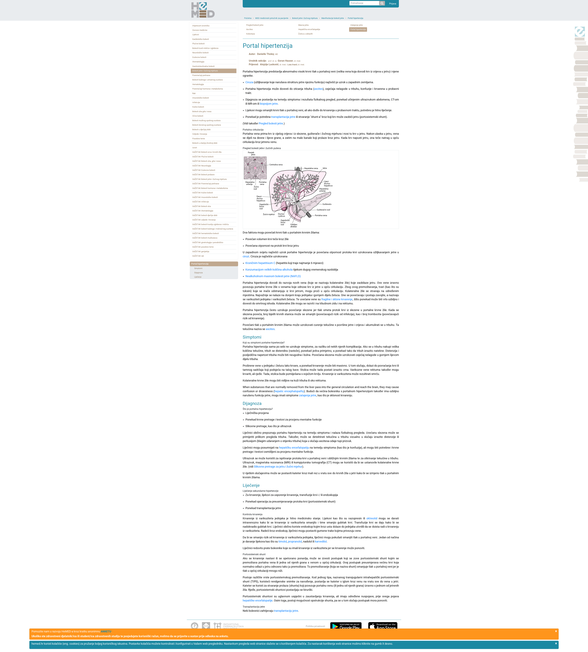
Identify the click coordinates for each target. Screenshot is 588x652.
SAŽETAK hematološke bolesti (205, 233)
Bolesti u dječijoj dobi (201, 129)
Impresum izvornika (200, 26)
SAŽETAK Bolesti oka (201, 206)
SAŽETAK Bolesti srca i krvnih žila (206, 152)
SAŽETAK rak (198, 256)
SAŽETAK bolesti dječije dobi (204, 215)
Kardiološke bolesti (200, 39)
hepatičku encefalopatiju (294, 447)
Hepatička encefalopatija (309, 29)
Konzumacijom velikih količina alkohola (269, 269)
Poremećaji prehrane (201, 75)
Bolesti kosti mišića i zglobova (205, 48)
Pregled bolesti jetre (254, 25)
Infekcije (196, 102)
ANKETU (106, 631)
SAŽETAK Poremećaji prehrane (205, 183)
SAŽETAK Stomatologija (202, 211)
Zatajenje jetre (356, 25)
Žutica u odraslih (305, 34)
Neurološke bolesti (200, 52)
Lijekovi (195, 34)
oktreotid (371, 518)
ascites (318, 88)
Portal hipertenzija (355, 18)
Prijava (392, 3)
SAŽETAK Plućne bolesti (202, 156)
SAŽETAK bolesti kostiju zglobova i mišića (210, 224)
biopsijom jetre (269, 103)
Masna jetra (303, 25)
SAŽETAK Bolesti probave (203, 174)
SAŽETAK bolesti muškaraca (204, 238)
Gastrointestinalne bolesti (203, 66)
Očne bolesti (197, 116)
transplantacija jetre (283, 116)
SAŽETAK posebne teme (203, 247)
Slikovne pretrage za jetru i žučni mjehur (278, 466)
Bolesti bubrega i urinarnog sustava (207, 80)
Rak (194, 93)
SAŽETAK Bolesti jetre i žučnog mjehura (209, 179)
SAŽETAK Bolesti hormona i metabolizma (210, 188)
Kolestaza (250, 34)
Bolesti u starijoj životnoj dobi (204, 143)
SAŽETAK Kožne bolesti (202, 192)
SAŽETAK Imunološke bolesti (205, 197)
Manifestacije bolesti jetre (332, 18)
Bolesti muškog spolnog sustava (206, 120)
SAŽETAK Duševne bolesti (203, 170)
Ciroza (249, 82)
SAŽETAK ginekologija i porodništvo (207, 242)
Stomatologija (198, 62)
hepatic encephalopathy (289, 391)
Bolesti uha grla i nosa (201, 111)
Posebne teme (198, 138)
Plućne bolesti (198, 43)
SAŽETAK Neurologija (201, 166)
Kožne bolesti (198, 107)
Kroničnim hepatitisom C (260, 263)
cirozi (246, 256)
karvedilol (321, 541)
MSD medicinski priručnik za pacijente (271, 18)
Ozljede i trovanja (199, 134)
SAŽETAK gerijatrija (200, 251)
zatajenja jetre (307, 395)
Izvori (194, 147)
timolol (283, 541)
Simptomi (198, 268)
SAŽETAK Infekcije (200, 202)
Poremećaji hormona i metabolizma (207, 89)
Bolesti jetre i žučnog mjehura (305, 18)
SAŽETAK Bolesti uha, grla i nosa (206, 161)
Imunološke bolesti (200, 98)
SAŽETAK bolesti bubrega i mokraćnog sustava (212, 229)
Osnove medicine (199, 30)
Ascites (249, 29)
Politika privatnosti (315, 626)
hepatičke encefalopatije (258, 600)
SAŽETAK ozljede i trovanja (204, 220)
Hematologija (198, 84)
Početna (247, 18)
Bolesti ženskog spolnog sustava (206, 125)
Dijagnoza (198, 273)
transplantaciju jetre (286, 610)
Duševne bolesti (199, 57)
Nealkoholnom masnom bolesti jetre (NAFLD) (273, 276)
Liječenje (197, 277)
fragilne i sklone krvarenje (337, 299)
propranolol (295, 541)
